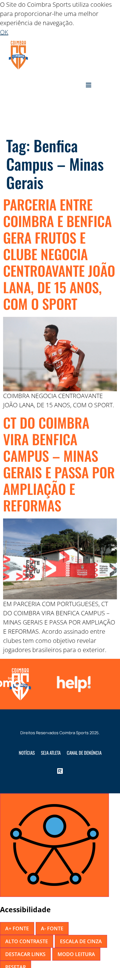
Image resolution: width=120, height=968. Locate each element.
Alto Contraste (26, 941)
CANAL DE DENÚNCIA (84, 752)
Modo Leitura (76, 954)
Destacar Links (25, 954)
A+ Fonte (17, 928)
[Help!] (72, 684)
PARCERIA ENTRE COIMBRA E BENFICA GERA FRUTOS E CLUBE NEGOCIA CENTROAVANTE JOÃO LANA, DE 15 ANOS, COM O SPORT (59, 254)
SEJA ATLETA (51, 752)
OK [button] (4, 32)
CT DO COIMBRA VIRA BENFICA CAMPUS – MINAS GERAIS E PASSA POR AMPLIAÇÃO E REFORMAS (59, 463)
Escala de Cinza (81, 941)
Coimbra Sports (74, 732)
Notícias (27, 752)
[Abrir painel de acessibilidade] (54, 845)
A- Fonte (52, 928)
